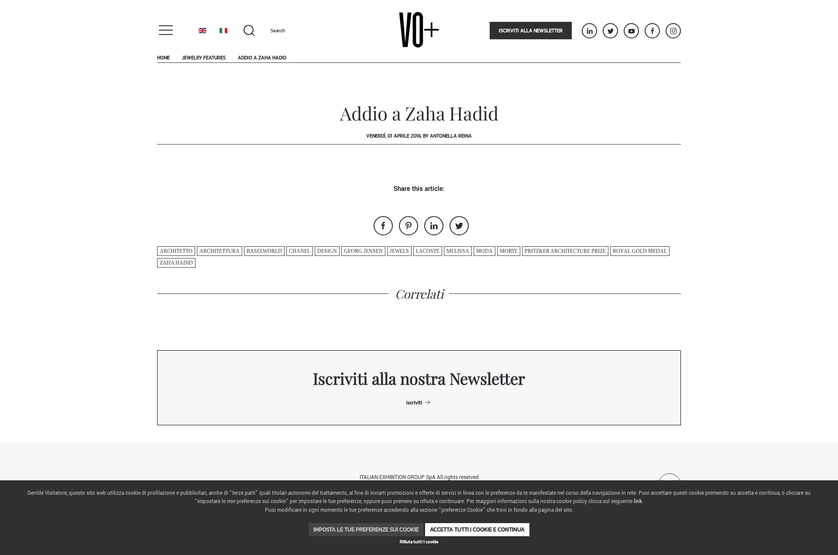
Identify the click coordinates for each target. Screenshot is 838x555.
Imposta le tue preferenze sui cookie (366, 529)
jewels (399, 251)
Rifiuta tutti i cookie (419, 541)
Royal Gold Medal (640, 251)
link (638, 501)
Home (163, 57)
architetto (176, 251)
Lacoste (428, 251)
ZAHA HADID (176, 263)
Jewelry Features (204, 57)
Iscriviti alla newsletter (531, 30)
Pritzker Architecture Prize (565, 251)
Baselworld (264, 251)
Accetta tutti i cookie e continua (477, 529)
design (327, 251)
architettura (219, 251)
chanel (299, 251)
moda (484, 251)
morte (509, 251)
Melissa (457, 251)
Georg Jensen (363, 251)
